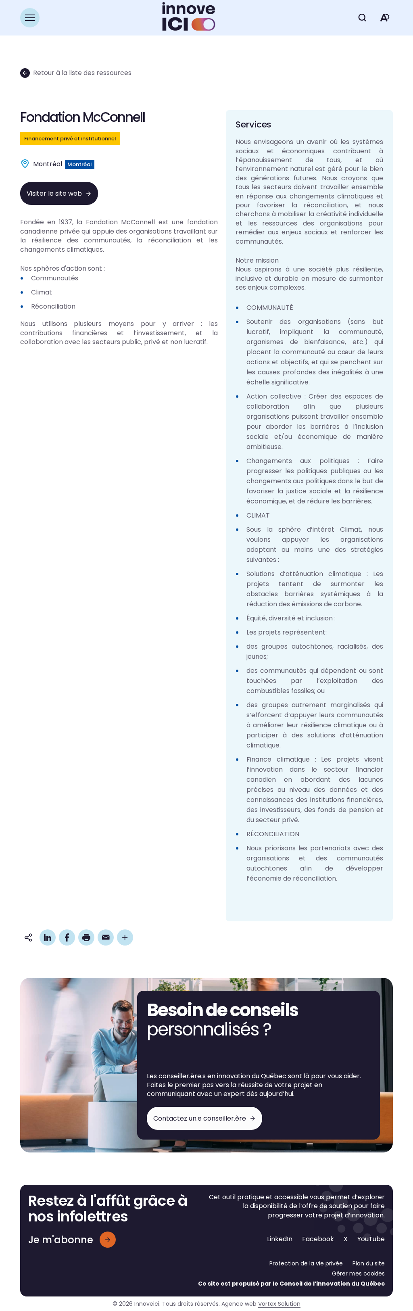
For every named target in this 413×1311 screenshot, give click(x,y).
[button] (30, 17)
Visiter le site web (54, 193)
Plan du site (369, 1263)
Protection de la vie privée (306, 1263)
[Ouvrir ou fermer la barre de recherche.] (362, 18)
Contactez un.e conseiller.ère (199, 1118)
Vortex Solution (279, 1304)
